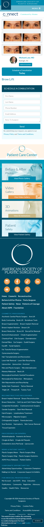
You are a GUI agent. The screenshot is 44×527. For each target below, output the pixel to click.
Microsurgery (7, 417)
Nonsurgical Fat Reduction (12, 379)
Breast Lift (26, 327)
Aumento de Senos (23, 436)
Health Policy (14, 488)
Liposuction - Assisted (20, 364)
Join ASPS (16, 481)
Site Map (12, 515)
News (18, 304)
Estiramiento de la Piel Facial (12, 444)
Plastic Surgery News (10, 452)
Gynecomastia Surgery (10, 353)
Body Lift (19, 320)
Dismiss (38, 521)
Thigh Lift (5, 390)
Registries (27, 484)
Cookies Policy (28, 506)
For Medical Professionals (16, 478)
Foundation (19, 308)
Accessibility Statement (31, 510)
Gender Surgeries (8, 409)
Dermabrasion (31, 338)
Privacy (19, 523)
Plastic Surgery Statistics (28, 456)
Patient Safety (8, 304)
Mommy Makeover (9, 371)
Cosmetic (12, 296)
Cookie (28, 523)
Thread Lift (15, 390)
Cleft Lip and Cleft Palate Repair (29, 402)
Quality (4, 488)
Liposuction (6, 364)
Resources (25, 488)
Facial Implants (14, 346)
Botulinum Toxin (31, 320)
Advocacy (36, 484)
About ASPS (7, 308)
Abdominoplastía (8, 436)
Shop (24, 481)
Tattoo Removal (27, 386)
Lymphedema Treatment (23, 413)
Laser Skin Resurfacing (26, 360)
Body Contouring (8, 320)
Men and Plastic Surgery (11, 368)
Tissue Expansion (8, 428)
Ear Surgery (18, 342)
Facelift (4, 346)
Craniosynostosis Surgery (30, 406)
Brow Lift (20, 331)
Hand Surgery (7, 413)
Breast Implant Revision (11, 327)
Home (4, 296)
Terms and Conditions (25, 134)
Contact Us (22, 515)
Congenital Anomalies (10, 406)
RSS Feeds (31, 515)
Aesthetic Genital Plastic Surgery (14, 316)
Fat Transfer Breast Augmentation (15, 349)
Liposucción (29, 444)
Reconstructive (24, 296)
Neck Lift (20, 371)
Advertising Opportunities (12, 468)
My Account (6, 481)
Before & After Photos (11, 300)
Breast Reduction (8, 331)
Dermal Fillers (7, 342)
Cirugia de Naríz (8, 440)
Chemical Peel (7, 338)
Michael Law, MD (26, 57)
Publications (6, 484)
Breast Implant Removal (29, 324)
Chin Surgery (19, 338)
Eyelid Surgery (29, 342)
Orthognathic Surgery (10, 420)
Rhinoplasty (28, 379)
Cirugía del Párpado (22, 440)
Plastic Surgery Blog (27, 452)
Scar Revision (7, 424)
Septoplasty (18, 424)
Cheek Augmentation (29, 335)
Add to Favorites (25, 64)
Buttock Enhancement (10, 335)
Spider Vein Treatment (10, 386)
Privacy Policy (9, 134)
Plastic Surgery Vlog (9, 456)
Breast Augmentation (10, 324)
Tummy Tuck (26, 390)
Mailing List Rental (9, 472)
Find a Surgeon (29, 300)
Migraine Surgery (20, 417)
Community (17, 484)
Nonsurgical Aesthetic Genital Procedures (18, 375)
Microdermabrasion (29, 368)
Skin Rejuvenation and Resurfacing (15, 382)
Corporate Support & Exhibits (28, 472)
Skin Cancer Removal (32, 424)
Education (31, 481)
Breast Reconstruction (30, 398)
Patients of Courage (31, 304)
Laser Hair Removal (9, 360)
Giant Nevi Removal (24, 409)
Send (22, 126)
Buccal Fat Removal (32, 331)
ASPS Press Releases (10, 460)
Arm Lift (32, 316)
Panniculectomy (26, 420)
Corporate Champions (32, 468)
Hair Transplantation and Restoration (16, 357)
